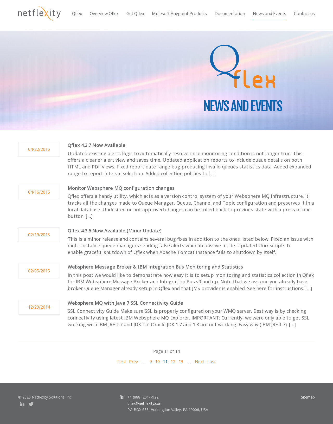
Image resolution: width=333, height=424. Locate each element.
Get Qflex (135, 13)
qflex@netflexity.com (145, 403)
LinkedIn (22, 404)
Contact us (304, 13)
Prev (133, 361)
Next (199, 361)
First (121, 361)
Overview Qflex (104, 13)
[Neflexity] (39, 13)
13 (180, 361)
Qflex (77, 13)
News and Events (269, 13)
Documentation (230, 13)
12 (173, 361)
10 (157, 361)
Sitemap (308, 397)
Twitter (31, 404)
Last (211, 361)
